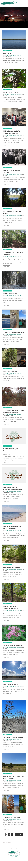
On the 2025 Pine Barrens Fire (13, 737)
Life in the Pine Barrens (10, 92)
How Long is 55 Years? (10, 684)
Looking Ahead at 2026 (10, 294)
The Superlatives (11, 817)
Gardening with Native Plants (13, 645)
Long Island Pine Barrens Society (13, 55)
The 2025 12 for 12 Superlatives (13, 332)
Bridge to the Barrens (7, 50)
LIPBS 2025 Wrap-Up (10, 371)
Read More (6, 65)
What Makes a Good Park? (12, 567)
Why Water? (7, 53)
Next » (20, 834)
